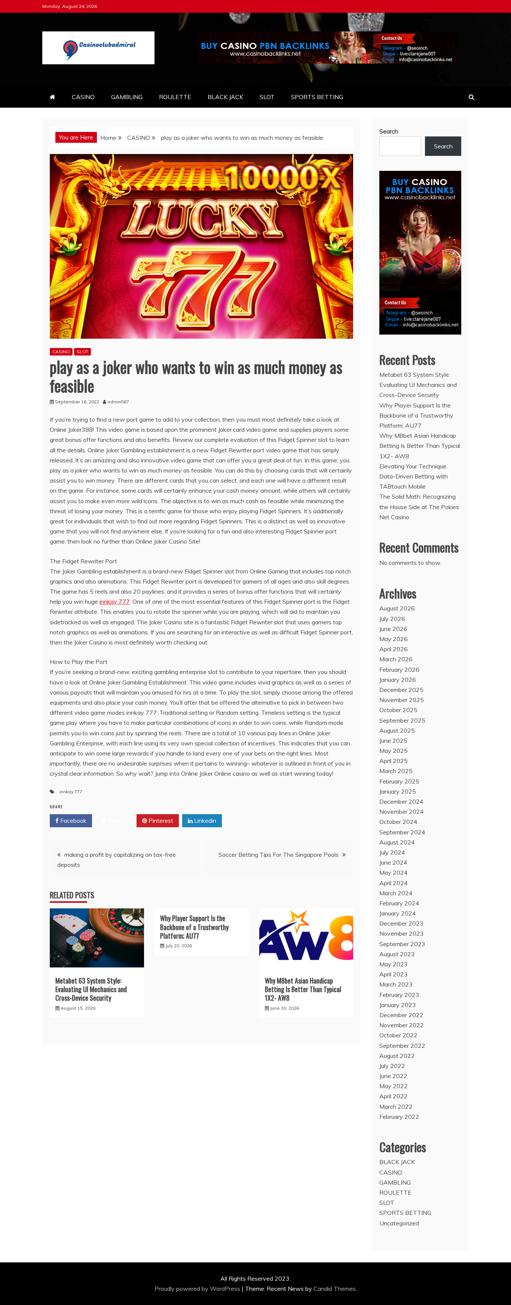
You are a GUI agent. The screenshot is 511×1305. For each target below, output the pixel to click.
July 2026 (392, 618)
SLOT (267, 97)
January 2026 (397, 679)
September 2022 (402, 1045)
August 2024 (397, 842)
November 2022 (401, 1025)
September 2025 (402, 720)
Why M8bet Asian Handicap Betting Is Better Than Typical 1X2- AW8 (303, 989)
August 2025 (397, 730)
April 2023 (393, 974)
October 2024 (398, 821)
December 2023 (401, 923)
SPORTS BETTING (317, 97)
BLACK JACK (225, 97)
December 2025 (401, 689)
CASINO (83, 97)
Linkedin (204, 820)
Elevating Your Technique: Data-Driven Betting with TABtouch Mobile (413, 476)
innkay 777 (115, 601)
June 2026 (393, 629)
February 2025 (399, 781)
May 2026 (393, 639)
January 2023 (397, 1005)
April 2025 (393, 760)
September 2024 (402, 832)
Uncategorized (399, 1223)
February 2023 (399, 994)
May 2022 (393, 1086)
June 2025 (393, 740)
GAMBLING (127, 97)
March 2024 (396, 893)
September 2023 (402, 944)
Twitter (117, 820)
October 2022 (398, 1035)
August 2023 (397, 954)
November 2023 (401, 933)
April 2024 (393, 883)
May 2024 (393, 872)
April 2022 (393, 1096)
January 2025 (397, 791)
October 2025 (398, 710)
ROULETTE (175, 97)
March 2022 (396, 1106)
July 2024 (392, 852)
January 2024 (397, 913)
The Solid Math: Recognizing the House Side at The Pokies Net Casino (419, 506)
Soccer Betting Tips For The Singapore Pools (278, 854)
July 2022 (392, 1065)
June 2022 (393, 1076)
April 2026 (393, 649)
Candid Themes (334, 1288)
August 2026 (397, 608)
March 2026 (396, 659)
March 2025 (396, 771)
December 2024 (401, 801)
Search (388, 131)
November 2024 (401, 811)
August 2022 (397, 1055)
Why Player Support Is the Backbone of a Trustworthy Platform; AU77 (194, 927)
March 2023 (396, 984)
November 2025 (401, 700)
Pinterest (160, 820)
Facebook (72, 820)
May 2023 (393, 964)
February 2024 (399, 903)
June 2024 (393, 862)
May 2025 (393, 750)
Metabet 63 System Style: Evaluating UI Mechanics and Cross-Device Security (91, 989)
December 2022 (401, 1015)
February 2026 (399, 669)
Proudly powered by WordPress (198, 1288)
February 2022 (399, 1116)
